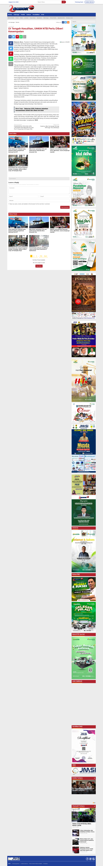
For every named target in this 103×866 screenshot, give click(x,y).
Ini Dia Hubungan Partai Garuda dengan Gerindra (83, 789)
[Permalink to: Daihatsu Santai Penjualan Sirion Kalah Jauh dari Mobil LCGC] (75, 850)
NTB (20, 33)
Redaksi (45, 863)
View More (39, 266)
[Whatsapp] (21, 36)
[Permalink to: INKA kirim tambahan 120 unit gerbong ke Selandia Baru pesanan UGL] (39, 142)
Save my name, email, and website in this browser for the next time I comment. (30, 204)
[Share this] (10, 36)
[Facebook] (63, 22)
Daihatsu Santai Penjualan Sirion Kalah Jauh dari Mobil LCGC (86, 849)
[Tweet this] (13, 36)
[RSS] (68, 22)
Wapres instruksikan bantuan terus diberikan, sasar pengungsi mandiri (60, 150)
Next (45, 256)
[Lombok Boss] (21, 8)
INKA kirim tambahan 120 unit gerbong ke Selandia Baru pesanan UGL (38, 150)
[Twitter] (65, 22)
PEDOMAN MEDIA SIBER (35, 863)
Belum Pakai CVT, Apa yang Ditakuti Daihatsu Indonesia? (87, 840)
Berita (17, 33)
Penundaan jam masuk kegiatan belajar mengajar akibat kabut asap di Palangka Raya (18, 169)
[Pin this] (17, 36)
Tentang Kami (15, 863)
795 (41, 256)
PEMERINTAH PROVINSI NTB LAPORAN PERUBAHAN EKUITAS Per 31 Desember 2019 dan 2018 (24, 127)
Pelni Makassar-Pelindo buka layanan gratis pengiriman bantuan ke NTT (17, 150)
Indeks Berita (24, 863)
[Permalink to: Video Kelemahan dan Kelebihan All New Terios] (75, 833)
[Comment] (24, 36)
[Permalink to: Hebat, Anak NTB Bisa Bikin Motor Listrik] (84, 815)
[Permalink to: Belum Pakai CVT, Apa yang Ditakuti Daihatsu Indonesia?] (75, 841)
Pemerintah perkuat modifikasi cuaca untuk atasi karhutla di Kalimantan (38, 249)
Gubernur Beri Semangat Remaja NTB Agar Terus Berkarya (49, 126)
